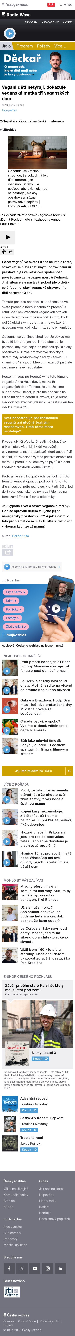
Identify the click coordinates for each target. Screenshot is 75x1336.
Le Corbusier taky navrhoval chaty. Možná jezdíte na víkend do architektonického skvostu (46, 685)
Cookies (8, 1321)
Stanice (9, 1201)
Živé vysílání (14, 627)
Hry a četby (14, 592)
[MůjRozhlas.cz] (8, 130)
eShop (8, 1207)
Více (60, 46)
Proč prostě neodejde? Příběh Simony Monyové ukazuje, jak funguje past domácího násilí (45, 666)
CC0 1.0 (34, 206)
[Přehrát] (7, 237)
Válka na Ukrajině (16, 1189)
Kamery (68, 22)
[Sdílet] (10, 252)
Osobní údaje (27, 1321)
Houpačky (9, 110)
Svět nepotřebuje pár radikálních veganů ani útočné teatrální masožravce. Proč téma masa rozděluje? (31, 424)
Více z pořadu (16, 784)
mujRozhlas (11, 580)
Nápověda (46, 1195)
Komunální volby (16, 1195)
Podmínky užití (49, 1321)
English (8, 1325)
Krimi (9, 601)
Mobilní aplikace (15, 1245)
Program (31, 22)
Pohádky (12, 609)
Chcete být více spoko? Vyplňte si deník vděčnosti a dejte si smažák (43, 725)
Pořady (43, 46)
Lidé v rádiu (47, 1201)
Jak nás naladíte (51, 1189)
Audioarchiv (50, 22)
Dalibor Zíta (20, 536)
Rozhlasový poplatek (54, 1219)
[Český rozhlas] (15, 5)
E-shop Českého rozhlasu (28, 977)
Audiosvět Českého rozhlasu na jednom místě (32, 645)
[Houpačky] (37, 65)
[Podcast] (3, 252)
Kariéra (44, 1207)
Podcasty (11, 1239)
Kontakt (45, 1213)
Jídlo (6, 46)
